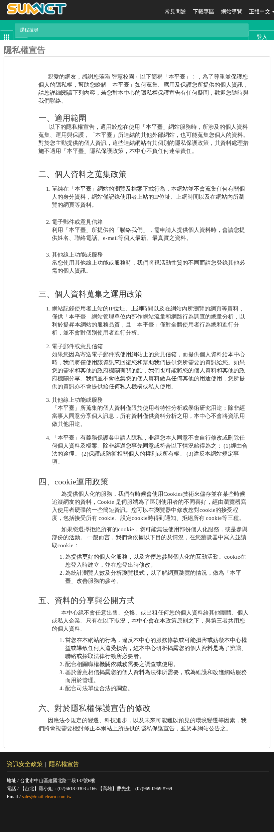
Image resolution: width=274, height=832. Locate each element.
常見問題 (175, 11)
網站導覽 (231, 11)
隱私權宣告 (64, 764)
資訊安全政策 (25, 764)
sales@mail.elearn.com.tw (47, 796)
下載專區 (203, 11)
